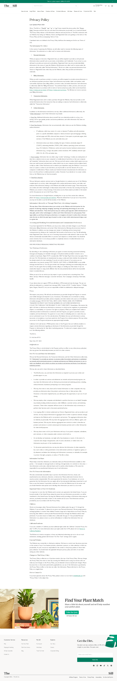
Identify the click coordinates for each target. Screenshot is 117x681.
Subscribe (95, 659)
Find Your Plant (25, 644)
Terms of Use (82, 677)
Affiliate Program (73, 677)
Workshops (39, 647)
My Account (39, 644)
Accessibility (99, 677)
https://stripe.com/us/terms (38, 90)
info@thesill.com (77, 576)
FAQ (5, 644)
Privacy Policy (91, 677)
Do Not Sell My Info (108, 677)
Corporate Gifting (54, 651)
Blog (22, 651)
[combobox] (55, 6)
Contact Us (6, 654)
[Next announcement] (112, 1)
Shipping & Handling (8, 647)
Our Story (52, 644)
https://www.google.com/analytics (46, 198)
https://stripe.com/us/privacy (57, 90)
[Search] (76, 6)
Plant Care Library (25, 647)
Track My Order (40, 651)
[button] (112, 6)
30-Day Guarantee (8, 651)
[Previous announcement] (4, 1)
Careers (52, 647)
